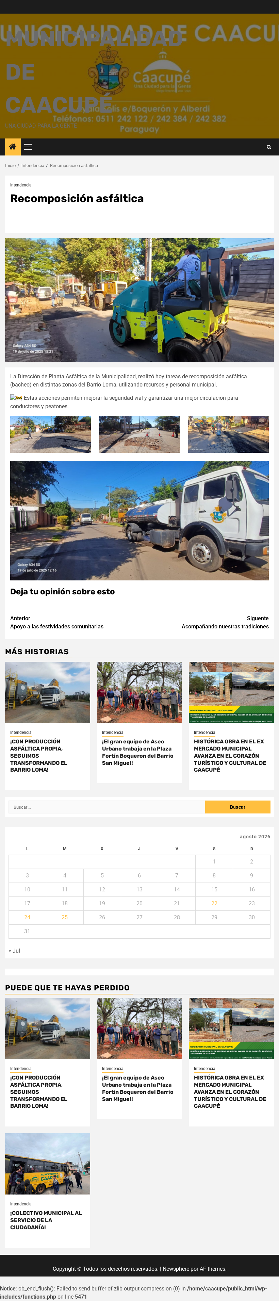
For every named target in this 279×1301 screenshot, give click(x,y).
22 (214, 903)
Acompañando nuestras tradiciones (225, 622)
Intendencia (21, 185)
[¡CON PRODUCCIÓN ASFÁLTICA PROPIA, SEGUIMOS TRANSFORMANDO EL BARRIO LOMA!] (47, 692)
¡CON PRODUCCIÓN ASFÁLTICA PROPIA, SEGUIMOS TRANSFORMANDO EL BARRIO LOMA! (38, 755)
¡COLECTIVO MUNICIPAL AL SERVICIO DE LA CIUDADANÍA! (46, 1220)
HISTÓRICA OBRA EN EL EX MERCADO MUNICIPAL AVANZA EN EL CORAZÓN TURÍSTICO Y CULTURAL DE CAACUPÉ (230, 755)
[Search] (269, 147)
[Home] (13, 147)
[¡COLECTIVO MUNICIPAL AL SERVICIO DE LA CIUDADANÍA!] (47, 1164)
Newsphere (176, 1269)
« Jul (14, 951)
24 (27, 917)
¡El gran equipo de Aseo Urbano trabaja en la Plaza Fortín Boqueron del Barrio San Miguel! (138, 752)
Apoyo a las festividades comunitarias (56, 622)
